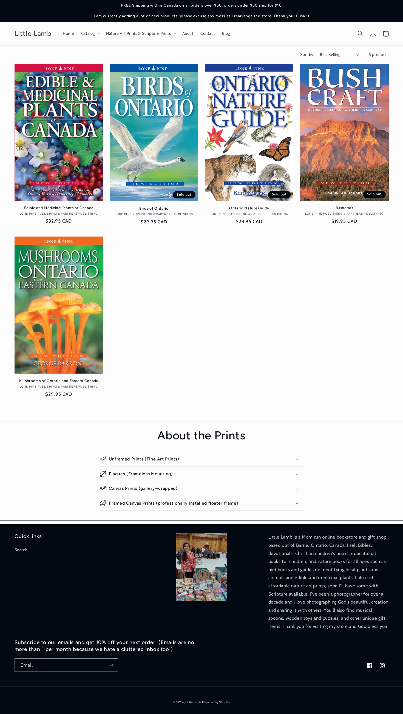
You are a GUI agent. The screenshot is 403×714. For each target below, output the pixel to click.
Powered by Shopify (216, 702)
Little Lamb (193, 702)
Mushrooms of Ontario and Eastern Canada (58, 381)
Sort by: (307, 54)
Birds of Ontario (153, 208)
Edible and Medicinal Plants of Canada (58, 208)
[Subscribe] (111, 665)
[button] (90, 34)
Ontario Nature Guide (249, 208)
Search (21, 549)
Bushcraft (344, 208)
